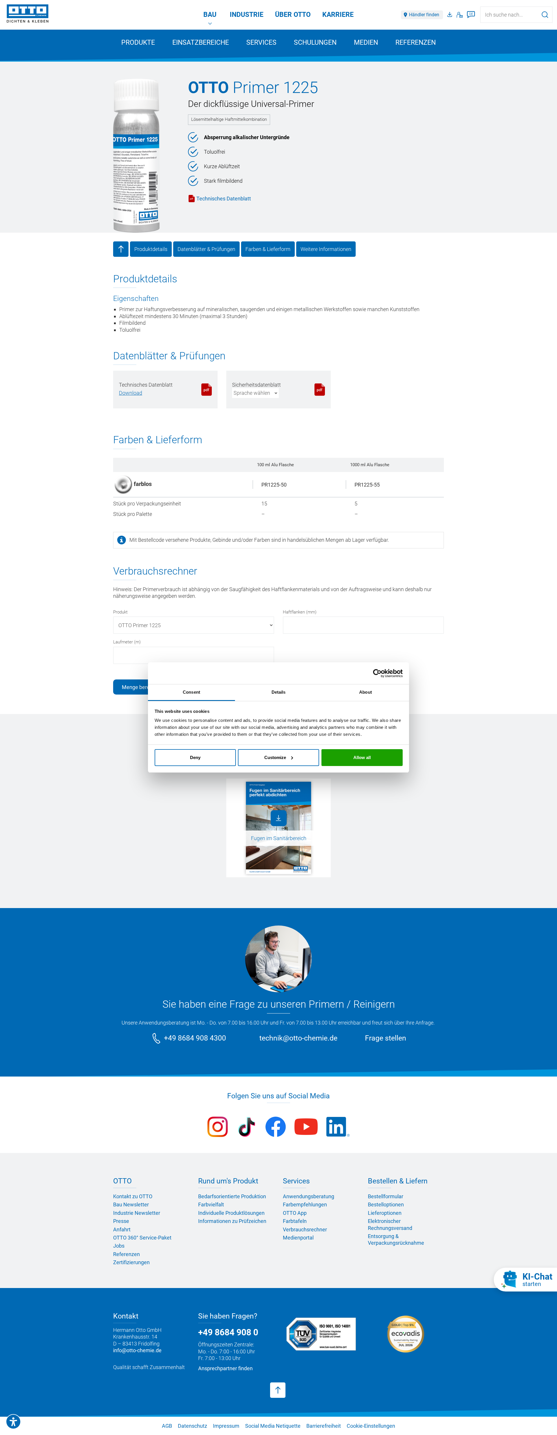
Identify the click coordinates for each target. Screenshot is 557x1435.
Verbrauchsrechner (305, 1229)
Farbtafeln (295, 1221)
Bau (209, 15)
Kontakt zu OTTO (132, 1196)
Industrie (246, 15)
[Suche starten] (545, 14)
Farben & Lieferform (267, 249)
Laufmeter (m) (127, 642)
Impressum (226, 1426)
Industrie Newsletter (136, 1213)
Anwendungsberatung (308, 1196)
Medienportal (298, 1238)
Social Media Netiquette (273, 1426)
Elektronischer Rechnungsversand (390, 1224)
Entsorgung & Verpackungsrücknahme (396, 1239)
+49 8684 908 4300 (195, 1038)
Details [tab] (279, 692)
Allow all (362, 757)
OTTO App (295, 1213)
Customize (275, 757)
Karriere (338, 15)
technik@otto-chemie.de (298, 1038)
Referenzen (415, 42)
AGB (167, 1426)
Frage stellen (385, 1038)
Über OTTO (293, 15)
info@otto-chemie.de (137, 1350)
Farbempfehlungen (305, 1204)
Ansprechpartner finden (225, 1368)
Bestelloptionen (386, 1204)
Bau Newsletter (131, 1204)
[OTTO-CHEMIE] (27, 14)
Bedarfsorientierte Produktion (232, 1196)
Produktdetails (150, 249)
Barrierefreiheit (323, 1426)
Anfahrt (122, 1229)
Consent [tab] (191, 692)
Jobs (118, 1246)
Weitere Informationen (326, 249)
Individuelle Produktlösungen (231, 1213)
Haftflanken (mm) (300, 612)
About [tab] (365, 692)
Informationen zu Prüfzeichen (232, 1221)
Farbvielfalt (211, 1204)
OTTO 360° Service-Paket (142, 1238)
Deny (195, 757)
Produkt (120, 612)
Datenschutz (192, 1426)
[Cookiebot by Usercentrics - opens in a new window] (377, 673)
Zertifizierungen (131, 1262)
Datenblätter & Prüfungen (206, 249)
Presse (121, 1221)
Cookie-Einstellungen (371, 1426)
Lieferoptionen (385, 1213)
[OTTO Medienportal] (450, 15)
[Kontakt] (460, 15)
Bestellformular (385, 1196)
